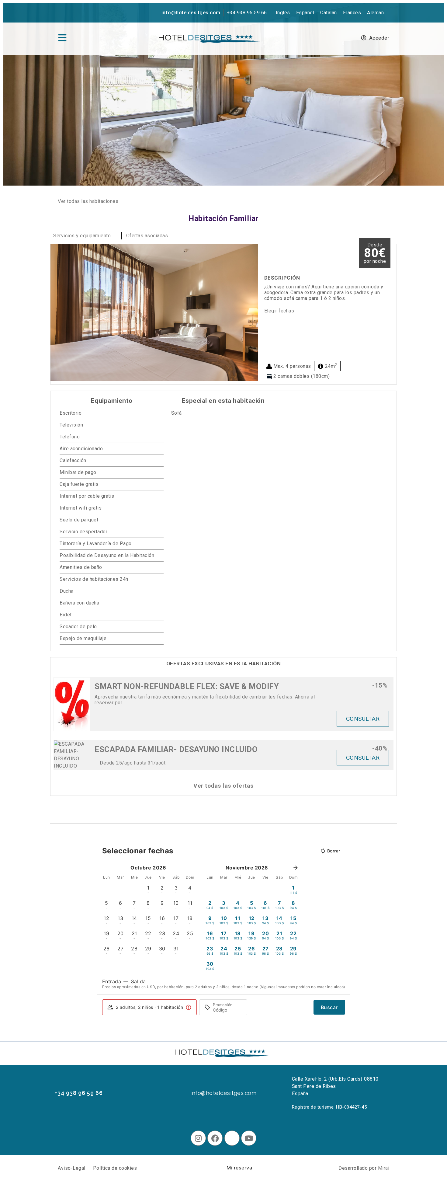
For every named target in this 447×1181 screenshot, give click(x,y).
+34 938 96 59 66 (247, 13)
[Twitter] (232, 1138)
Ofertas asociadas (147, 236)
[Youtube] (248, 1138)
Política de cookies (115, 1168)
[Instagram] (198, 1138)
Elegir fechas (279, 311)
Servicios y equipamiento (82, 236)
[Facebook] (215, 1138)
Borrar (333, 850)
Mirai (384, 1168)
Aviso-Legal (71, 1168)
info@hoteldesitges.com (190, 13)
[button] (57, 313)
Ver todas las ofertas (223, 785)
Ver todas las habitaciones (88, 201)
